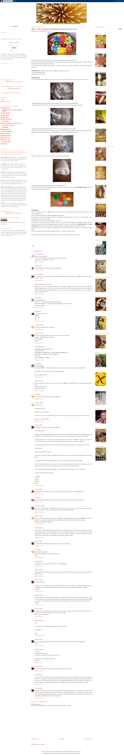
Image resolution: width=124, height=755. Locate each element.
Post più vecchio (88, 738)
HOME (44, 23)
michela (36, 274)
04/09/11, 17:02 (39, 662)
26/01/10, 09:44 (39, 294)
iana (36, 497)
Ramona (36, 516)
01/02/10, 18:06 (39, 524)
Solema (36, 489)
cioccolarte (4, 143)
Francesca (37, 333)
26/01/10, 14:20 (39, 343)
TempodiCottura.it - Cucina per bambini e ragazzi (12, 110)
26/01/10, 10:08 (39, 307)
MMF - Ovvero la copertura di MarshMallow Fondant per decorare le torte (54, 29)
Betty (36, 363)
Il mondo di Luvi (6, 107)
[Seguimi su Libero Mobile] (14, 88)
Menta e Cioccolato (6, 119)
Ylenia (36, 265)
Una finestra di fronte (7, 131)
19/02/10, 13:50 (39, 537)
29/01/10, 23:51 (39, 502)
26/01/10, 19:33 (39, 398)
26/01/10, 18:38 (39, 390)
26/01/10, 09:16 (39, 270)
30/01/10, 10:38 (39, 512)
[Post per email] (32, 245)
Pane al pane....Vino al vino (8, 125)
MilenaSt (37, 380)
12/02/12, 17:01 (39, 684)
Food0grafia (5, 127)
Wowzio (2, 99)
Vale (36, 394)
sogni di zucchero (6, 137)
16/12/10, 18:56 (39, 635)
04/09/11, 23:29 (39, 670)
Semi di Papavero (6, 129)
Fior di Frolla (5, 121)
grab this (3, 101)
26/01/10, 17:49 (39, 377)
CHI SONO (48, 23)
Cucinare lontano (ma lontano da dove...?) (12, 123)
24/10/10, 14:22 (39, 566)
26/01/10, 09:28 (39, 280)
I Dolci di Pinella (6, 113)
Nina (36, 311)
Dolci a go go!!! (5, 115)
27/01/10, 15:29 (39, 493)
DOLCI (37, 31)
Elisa (36, 549)
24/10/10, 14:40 (39, 591)
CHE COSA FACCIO (56, 23)
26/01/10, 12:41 (39, 329)
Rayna (36, 297)
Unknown (37, 324)
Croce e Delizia (5, 133)
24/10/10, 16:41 (39, 604)
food (7, 101)
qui (62, 234)
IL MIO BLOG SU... (75, 23)
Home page (61, 738)
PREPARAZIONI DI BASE (45, 31)
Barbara (36, 425)
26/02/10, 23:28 (39, 557)
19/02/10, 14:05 (39, 545)
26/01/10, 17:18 (39, 360)
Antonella (37, 254)
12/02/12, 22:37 (39, 698)
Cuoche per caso (6, 139)
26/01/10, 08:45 (39, 262)
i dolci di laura (5, 117)
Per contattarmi (14, 26)
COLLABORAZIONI (66, 23)
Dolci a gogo (37, 505)
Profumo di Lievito (6, 135)
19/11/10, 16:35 (39, 616)
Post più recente (35, 738)
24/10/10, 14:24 (39, 576)
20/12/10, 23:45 (39, 645)
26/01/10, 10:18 (39, 321)
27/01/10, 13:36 (39, 485)
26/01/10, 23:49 (39, 421)
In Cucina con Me (6, 141)
